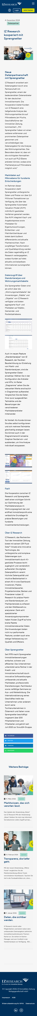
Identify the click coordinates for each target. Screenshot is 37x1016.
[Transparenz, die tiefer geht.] (18, 841)
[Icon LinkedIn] (16, 1010)
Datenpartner (13, 23)
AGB (13, 998)
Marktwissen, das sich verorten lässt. (16, 804)
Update (21, 799)
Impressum (6, 998)
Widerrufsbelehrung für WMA (13, 1004)
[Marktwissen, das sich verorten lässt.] (18, 785)
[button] (33, 3)
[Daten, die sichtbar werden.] (18, 899)
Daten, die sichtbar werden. (15, 918)
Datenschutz (30, 1004)
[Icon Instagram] (21, 1010)
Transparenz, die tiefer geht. (17, 860)
